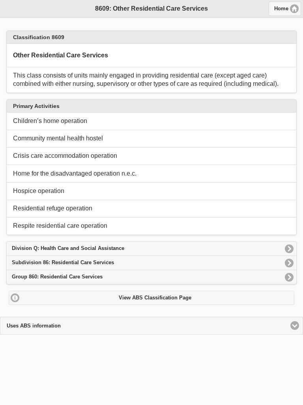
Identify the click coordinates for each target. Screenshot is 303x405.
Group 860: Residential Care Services (57, 277)
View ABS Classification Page (155, 298)
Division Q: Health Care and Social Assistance (68, 248)
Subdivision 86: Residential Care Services (63, 262)
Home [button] (281, 8)
